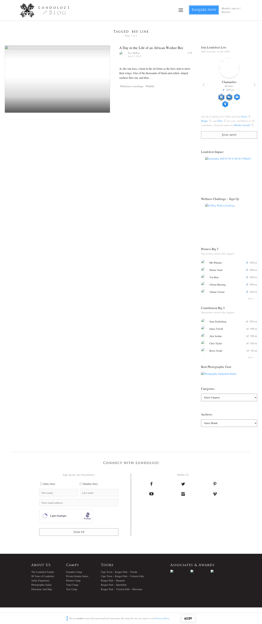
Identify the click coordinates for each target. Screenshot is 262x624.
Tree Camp (71, 589)
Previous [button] (203, 85)
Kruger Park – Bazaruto (113, 580)
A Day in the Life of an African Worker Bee (151, 47)
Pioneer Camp (73, 580)
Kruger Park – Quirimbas (114, 584)
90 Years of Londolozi (42, 576)
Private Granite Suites (77, 576)
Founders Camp (74, 572)
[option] (229, 84)
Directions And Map (41, 589)
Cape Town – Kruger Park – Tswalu (119, 572)
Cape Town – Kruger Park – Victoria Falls (122, 576)
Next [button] (254, 85)
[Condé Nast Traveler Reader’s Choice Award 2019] (180, 571)
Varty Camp (72, 584)
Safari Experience (40, 580)
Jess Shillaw (134, 53)
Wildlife (150, 86)
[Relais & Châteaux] (221, 571)
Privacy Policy (162, 618)
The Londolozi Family (42, 572)
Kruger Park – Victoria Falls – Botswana (121, 589)
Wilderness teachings (131, 86)
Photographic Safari (41, 584)
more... (251, 298)
